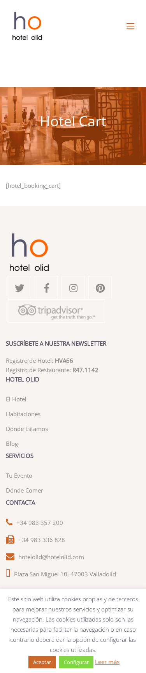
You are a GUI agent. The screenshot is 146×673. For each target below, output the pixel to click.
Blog (12, 443)
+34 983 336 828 (41, 540)
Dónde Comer (24, 490)
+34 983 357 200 (39, 522)
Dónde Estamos (27, 429)
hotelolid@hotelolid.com (51, 557)
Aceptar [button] (42, 662)
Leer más (107, 662)
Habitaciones (23, 414)
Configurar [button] (76, 662)
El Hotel (16, 399)
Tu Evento (19, 475)
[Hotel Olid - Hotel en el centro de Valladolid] (73, 26)
